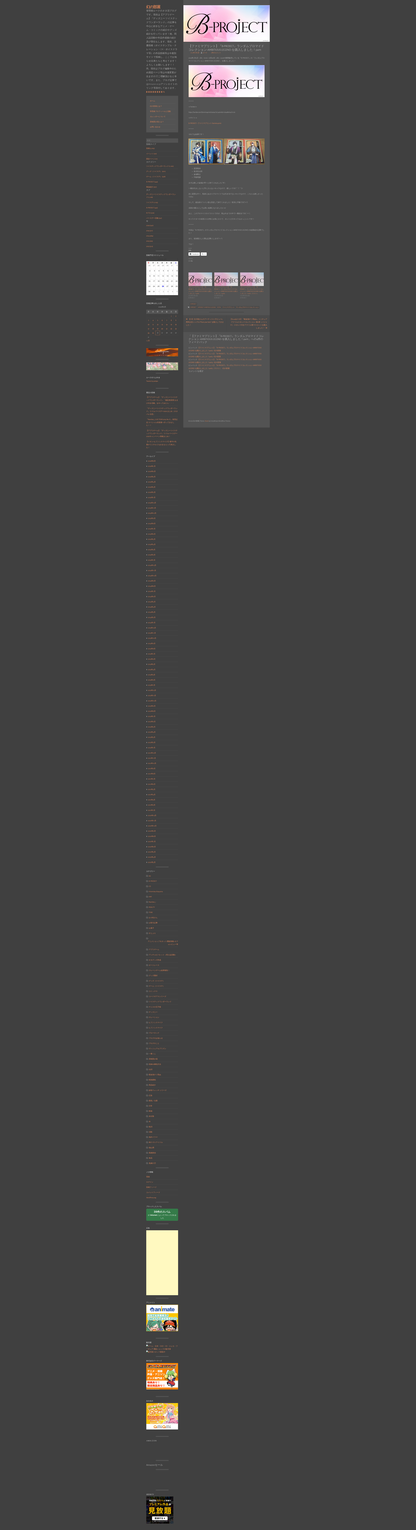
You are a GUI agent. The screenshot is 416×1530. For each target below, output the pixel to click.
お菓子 (151, 928)
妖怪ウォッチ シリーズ (158, 1090)
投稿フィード (151, 1187)
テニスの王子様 (155, 1007)
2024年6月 (152, 596)
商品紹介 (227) (151, 187)
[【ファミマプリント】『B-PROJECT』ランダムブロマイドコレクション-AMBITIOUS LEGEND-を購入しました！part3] (226, 279)
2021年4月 (151, 795)
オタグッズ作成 (155, 960)
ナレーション (154, 1017)
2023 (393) (149, 241)
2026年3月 (151, 487)
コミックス (153, 991)
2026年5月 (152, 477)
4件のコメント (216, 53)
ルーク (205, 53)
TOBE (151, 912)
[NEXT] (176, 259)
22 (171, 328)
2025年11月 (152, 508)
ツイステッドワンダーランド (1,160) (160, 166)
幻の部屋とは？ (156, 106)
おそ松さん (153, 917)
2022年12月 (152, 690)
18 (153, 328)
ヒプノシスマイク (156, 1022)
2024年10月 (152, 576)
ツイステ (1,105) (152, 202)
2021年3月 (151, 800)
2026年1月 (151, 497)
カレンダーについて (158, 116)
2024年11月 (152, 570)
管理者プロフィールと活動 (160, 111)
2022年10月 (152, 701)
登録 (148, 1177)
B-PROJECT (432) (152, 208)
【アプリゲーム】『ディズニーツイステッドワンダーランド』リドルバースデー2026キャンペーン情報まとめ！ (161, 433)
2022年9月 (152, 706)
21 (166, 328)
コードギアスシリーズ (157, 996)
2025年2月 (151, 555)
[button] (205, 152)
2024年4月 (152, 607)
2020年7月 (152, 841)
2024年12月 (152, 565)
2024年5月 (152, 602)
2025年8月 (152, 523)
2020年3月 (152, 862)
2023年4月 (151, 669)
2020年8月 (152, 836)
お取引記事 (153, 923)
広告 (150, 1095)
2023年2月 (151, 680)
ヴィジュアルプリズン (157, 1048)
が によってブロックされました (162, 1215)
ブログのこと (154, 1043)
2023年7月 (151, 654)
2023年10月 (152, 638)
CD (150, 886)
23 (176, 328)
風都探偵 (152, 1153)
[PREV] (148, 259)
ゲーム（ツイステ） (156, 986)
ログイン (149, 1182)
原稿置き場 (153, 1059)
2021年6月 (151, 784)
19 (157, 328)
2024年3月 (151, 612)
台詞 (150, 1069)
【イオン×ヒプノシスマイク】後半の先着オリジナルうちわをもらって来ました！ (161, 444)
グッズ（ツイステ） (156, 981)
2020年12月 (152, 815)
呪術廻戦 (152, 1080)
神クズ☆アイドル (156, 1142)
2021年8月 (151, 774)
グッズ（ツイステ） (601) (156, 171)
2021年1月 (151, 810)
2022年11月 (152, 695)
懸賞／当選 (153, 1101)
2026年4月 (152, 482)
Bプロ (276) (150, 213)
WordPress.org (151, 1197)
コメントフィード (153, 1192)
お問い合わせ (155, 127)
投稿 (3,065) (150, 148)
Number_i (152, 902)
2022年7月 (151, 716)
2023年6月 (151, 659)
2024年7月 (152, 591)
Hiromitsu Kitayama (156, 891)
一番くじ (152, 1054)
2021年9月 (151, 768)
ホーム (152, 101)
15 (171, 324)
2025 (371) (149, 231)
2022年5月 (151, 727)
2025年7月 (151, 529)
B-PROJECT (153, 881)
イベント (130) (151, 154)
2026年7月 (152, 466)
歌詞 (150, 1127)
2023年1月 (151, 685)
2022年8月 (152, 711)
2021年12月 (152, 753)
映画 (150, 1111)
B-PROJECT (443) (152, 182)
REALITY (152, 907)
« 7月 (148, 341)
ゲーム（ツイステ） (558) (156, 176)
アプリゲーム (154, 949)
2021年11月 (152, 758)
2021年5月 (151, 789)
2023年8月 (151, 649)
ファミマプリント (228, 307)
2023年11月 (152, 633)
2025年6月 (152, 534)
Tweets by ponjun (152, 381)
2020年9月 (152, 831)
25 (153, 333)
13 (162, 324)
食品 (150, 1158)
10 (148, 324)
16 (176, 324)
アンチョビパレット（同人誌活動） (163, 955)
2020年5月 (152, 852)
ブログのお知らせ (156, 1038)
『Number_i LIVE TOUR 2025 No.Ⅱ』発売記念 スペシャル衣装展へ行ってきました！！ (162, 422)
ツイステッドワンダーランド (160, 1002)
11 (153, 324)
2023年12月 (152, 628)
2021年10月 (152, 763)
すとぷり (152, 933)
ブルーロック (154, 1033)
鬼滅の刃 (152, 1163)
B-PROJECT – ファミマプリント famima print (204, 123)
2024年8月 (152, 586)
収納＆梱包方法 (155, 1064)
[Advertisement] (162, 1262)
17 (148, 328)
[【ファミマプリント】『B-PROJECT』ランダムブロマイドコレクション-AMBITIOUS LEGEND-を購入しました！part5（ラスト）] (252, 279)
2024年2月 (152, 617)
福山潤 (151, 1148)
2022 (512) (149, 246)
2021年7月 (151, 779)
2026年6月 (152, 471)
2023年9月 (151, 643)
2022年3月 (151, 737)
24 (148, 333)
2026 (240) (150, 225)
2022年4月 (152, 732)
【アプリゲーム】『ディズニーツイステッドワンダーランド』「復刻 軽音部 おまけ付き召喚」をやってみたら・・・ (162, 400)
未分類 (151, 1116)
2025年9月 (152, 518)
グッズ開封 (153, 975)
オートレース (154, 965)
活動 (150, 1132)
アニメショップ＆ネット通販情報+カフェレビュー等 (163, 943)
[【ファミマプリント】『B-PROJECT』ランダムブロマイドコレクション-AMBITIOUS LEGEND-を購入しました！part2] (200, 279)
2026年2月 (152, 492)
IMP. (150, 897)
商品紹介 (152, 1085)
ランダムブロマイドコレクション (247, 307)
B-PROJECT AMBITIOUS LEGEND (207, 307)
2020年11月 (152, 821)
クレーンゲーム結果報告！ (159, 970)
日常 (150, 1106)
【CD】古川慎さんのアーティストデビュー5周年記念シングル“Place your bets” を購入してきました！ (205, 322)
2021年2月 (151, 805)
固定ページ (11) (152, 159)
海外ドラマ (153, 1137)
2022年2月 (151, 742)
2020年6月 (152, 847)
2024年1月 (151, 623)
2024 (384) (149, 236)
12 (157, 324)
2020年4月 (152, 857)
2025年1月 (151, 560)
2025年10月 (152, 513)
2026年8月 (152, 461)
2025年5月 (151, 539)
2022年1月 (151, 748)
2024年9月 (152, 581)
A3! (150, 876)
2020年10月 (152, 826)
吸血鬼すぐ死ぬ (155, 1075)
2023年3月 (151, 675)
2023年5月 (151, 664)
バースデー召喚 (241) (154, 218)
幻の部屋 (153, 7)
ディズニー (153, 1012)
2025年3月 (151, 550)
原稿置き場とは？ (157, 122)
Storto (207, 421)
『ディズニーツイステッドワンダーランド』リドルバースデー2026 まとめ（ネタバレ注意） (162, 411)
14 (166, 324)
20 (162, 328)
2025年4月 (152, 544)
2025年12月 (152, 503)
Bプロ (219, 307)
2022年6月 (152, 721)
